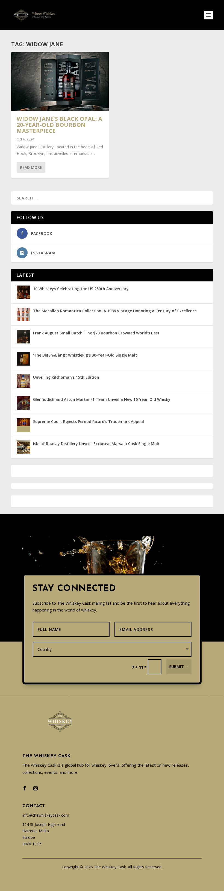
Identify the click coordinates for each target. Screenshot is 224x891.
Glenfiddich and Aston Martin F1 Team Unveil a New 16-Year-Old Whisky (101, 399)
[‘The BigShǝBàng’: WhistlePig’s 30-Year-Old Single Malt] (23, 359)
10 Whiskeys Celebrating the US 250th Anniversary (81, 288)
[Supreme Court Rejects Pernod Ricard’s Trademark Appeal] (23, 425)
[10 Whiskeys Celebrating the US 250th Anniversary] (23, 292)
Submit (176, 666)
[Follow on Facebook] (24, 788)
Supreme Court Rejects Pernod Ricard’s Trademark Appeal (88, 421)
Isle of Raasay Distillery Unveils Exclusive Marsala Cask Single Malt (96, 443)
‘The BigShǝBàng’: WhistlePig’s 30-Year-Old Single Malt (85, 355)
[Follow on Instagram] (35, 788)
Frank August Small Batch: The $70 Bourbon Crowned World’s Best (96, 333)
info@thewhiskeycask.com (45, 815)
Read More (31, 167)
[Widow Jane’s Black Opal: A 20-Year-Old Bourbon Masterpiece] (60, 81)
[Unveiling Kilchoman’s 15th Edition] (23, 381)
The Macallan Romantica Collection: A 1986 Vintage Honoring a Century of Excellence (115, 310)
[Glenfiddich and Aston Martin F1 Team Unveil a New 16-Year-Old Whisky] (23, 403)
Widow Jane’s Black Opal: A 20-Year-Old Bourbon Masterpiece (59, 124)
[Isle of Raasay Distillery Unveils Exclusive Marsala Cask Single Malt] (23, 447)
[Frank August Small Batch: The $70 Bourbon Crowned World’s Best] (23, 336)
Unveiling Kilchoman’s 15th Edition (66, 377)
